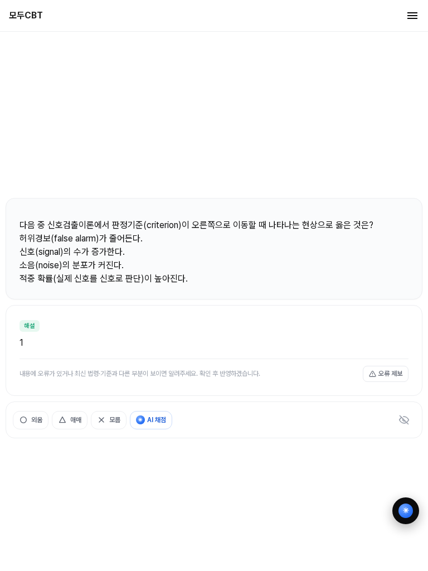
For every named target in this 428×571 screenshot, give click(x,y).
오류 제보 (390, 374)
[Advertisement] (214, 114)
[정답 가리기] (404, 420)
